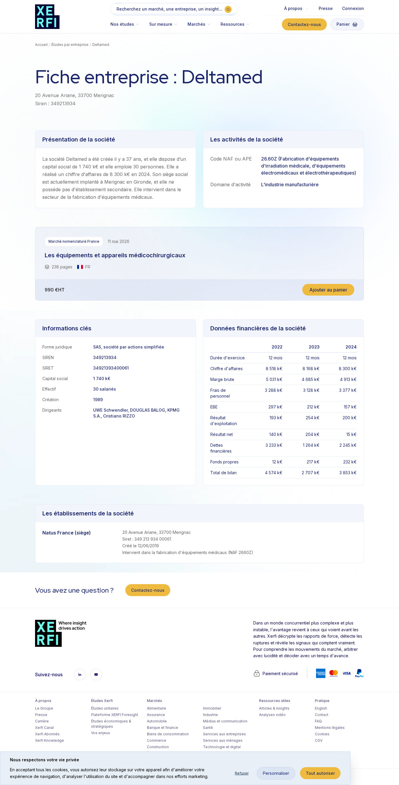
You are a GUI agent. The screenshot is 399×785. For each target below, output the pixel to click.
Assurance (156, 714)
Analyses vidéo (272, 714)
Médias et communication (225, 721)
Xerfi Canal (44, 727)
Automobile (157, 721)
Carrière (42, 721)
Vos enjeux (100, 733)
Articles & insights (274, 708)
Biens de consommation (168, 734)
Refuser (242, 773)
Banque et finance (162, 727)
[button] (127, 27)
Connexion (353, 8)
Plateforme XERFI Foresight (114, 714)
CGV (318, 740)
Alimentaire (156, 708)
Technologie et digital (222, 747)
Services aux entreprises (224, 734)
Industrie (210, 714)
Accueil (41, 44)
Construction (158, 747)
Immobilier (212, 708)
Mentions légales (330, 727)
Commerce (156, 740)
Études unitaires (105, 708)
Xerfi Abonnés (47, 734)
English (321, 708)
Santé (208, 727)
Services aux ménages (222, 740)
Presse (326, 8)
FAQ (318, 721)
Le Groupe (44, 708)
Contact (321, 714)
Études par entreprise (70, 44)
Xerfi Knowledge (49, 740)
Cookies (322, 734)
